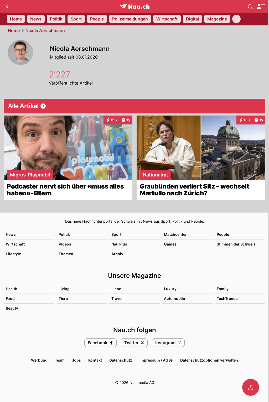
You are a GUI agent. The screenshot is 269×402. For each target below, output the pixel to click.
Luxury (170, 288)
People (223, 234)
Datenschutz (120, 360)
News (11, 234)
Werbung (39, 360)
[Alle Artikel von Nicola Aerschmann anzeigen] (134, 106)
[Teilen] (250, 387)
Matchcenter (175, 234)
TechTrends (227, 298)
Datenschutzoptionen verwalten (209, 360)
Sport (116, 234)
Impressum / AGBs (156, 360)
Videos (65, 244)
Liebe (116, 288)
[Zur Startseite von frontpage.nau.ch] (134, 6)
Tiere (63, 298)
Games (170, 244)
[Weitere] (236, 19)
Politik (64, 234)
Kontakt (95, 360)
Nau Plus (119, 244)
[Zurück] (7, 6)
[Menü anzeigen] (260, 6)
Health (11, 288)
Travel (116, 298)
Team (60, 360)
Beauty (12, 308)
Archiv (117, 254)
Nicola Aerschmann (45, 30)
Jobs (76, 360)
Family (223, 288)
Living (64, 288)
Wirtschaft (15, 244)
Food (10, 298)
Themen (66, 254)
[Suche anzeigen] (250, 6)
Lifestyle (13, 254)
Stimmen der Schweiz (236, 244)
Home (14, 30)
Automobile (174, 298)
